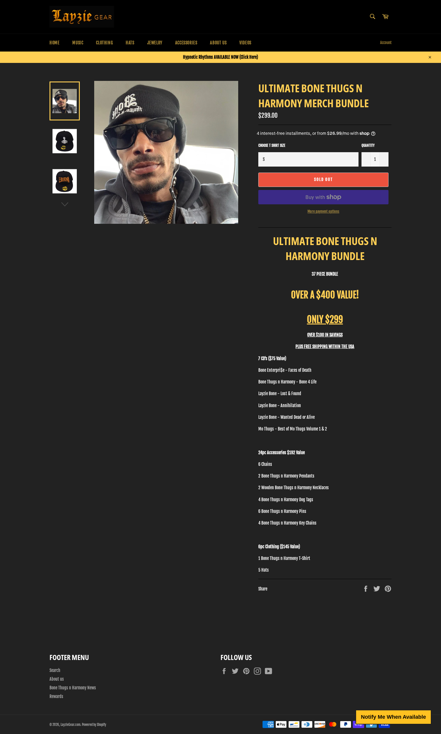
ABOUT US (218, 42)
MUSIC (77, 42)
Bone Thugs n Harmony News (73, 687)
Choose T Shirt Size (271, 145)
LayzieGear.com (70, 725)
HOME (54, 42)
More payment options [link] (323, 211)
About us (57, 679)
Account (386, 42)
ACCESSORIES (186, 42)
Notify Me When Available (393, 717)
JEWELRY (154, 42)
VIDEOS (245, 42)
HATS (130, 42)
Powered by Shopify (94, 725)
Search (55, 670)
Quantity (368, 145)
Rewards (56, 696)
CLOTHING (104, 42)
